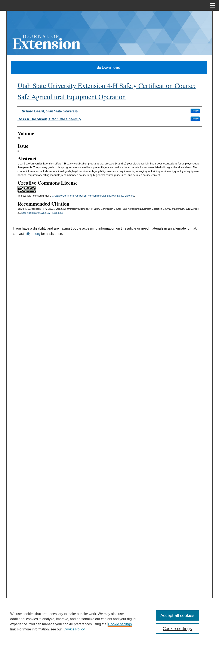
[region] (109, 621)
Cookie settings (120, 624)
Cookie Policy (74, 629)
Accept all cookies (177, 615)
